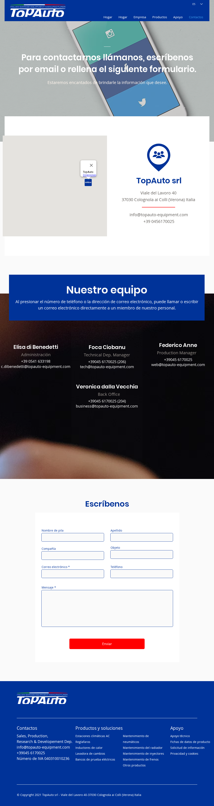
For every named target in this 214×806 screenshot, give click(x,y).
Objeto (115, 547)
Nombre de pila (53, 530)
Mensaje (48, 587)
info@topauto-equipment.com (159, 214)
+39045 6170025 (102, 361)
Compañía (49, 548)
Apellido (116, 530)
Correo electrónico (54, 566)
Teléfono (116, 566)
